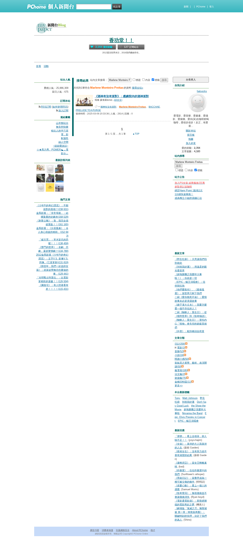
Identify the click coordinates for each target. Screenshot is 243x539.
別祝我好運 (188, 401)
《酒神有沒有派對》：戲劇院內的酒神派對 (122, 96)
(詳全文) (118, 100)
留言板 (191, 134)
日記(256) (180, 343)
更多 (179, 385)
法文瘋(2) (180, 374)
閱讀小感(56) (182, 359)
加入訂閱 (63, 110)
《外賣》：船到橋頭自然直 (189, 331)
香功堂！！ (121, 40)
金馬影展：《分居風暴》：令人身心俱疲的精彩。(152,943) (52, 232)
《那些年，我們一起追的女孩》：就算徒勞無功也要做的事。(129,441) (52, 270)
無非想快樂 (62, 126)
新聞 (186, 6)
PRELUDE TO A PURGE (88, 110)
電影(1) (181, 347)
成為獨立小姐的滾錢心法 (188, 198)
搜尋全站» (137, 87)
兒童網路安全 (122, 530)
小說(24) (179, 355)
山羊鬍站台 (62, 123)
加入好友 (191, 143)
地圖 (190, 139)
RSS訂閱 (46, 106)
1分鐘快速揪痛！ (184, 194)
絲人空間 (63, 142)
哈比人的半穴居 (59, 130)
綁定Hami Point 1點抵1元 (189, 190)
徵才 (153, 530)
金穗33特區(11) (183, 381)
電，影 (64, 134)
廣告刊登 (94, 530)
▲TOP (135, 133)
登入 (211, 6)
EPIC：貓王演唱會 (188, 420)
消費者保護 (107, 530)
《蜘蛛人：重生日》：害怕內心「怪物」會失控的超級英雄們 (191, 323)
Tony (177, 398)
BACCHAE (154, 107)
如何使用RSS (60, 106)
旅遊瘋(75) (180, 378)
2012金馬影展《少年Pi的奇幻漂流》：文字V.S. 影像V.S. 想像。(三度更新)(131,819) (52, 258)
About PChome (140, 530)
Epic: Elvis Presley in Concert (191, 417)
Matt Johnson (189, 398)
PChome (200, 6)
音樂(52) (179, 351)
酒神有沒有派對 (108, 107)
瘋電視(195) (181, 370)
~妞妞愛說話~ (60, 145)
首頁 (38, 66)
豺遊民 (64, 138)
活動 (46, 66)
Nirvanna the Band (192, 413)
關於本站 (191, 130)
